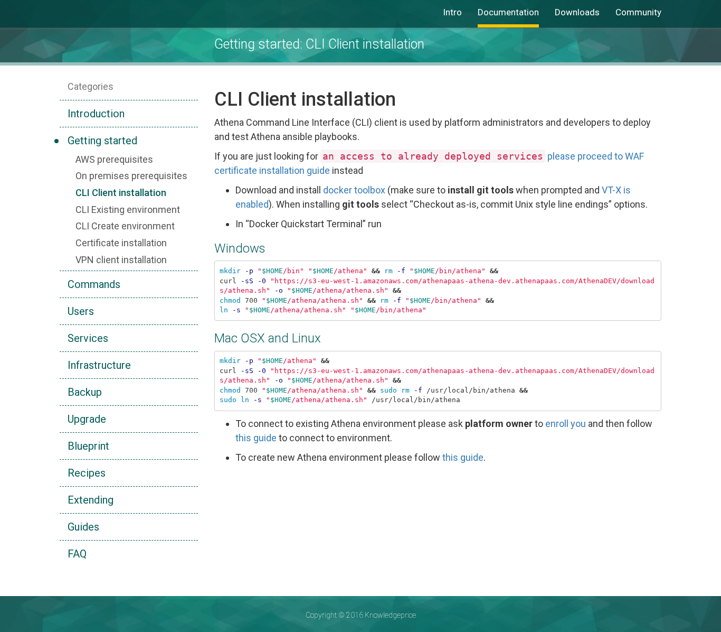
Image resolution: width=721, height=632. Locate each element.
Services (88, 338)
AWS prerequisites (114, 159)
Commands (94, 284)
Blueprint (88, 446)
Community (638, 12)
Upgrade (87, 419)
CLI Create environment (125, 225)
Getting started (102, 140)
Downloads (577, 12)
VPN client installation (121, 259)
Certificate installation (121, 242)
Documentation (508, 12)
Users (81, 311)
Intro (452, 12)
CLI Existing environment (127, 209)
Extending (90, 500)
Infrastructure (99, 365)
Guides (83, 527)
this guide (256, 437)
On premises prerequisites (131, 175)
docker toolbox (354, 190)
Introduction (96, 113)
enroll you (565, 423)
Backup (85, 392)
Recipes (87, 473)
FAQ (77, 553)
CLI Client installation (120, 192)
